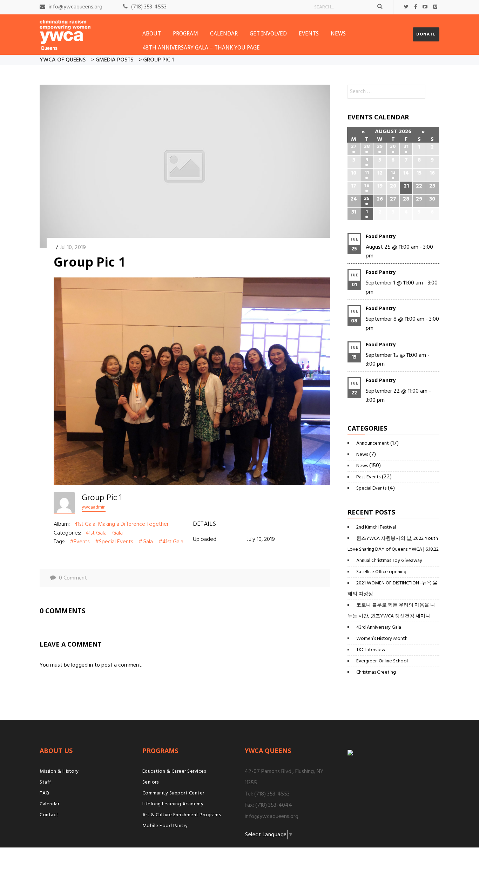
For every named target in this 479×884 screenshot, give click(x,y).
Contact (49, 815)
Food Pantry (381, 236)
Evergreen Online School (382, 661)
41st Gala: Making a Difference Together (121, 524)
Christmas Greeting (376, 672)
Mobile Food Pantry (165, 826)
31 (406, 147)
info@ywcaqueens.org (75, 7)
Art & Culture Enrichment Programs (181, 815)
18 (367, 186)
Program (185, 33)
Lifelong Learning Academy (173, 804)
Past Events (368, 477)
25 (367, 199)
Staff (45, 782)
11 (367, 173)
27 (354, 147)
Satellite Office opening (381, 572)
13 (393, 173)
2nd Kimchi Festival (376, 527)
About (151, 33)
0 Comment (73, 578)
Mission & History (59, 771)
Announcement (372, 443)
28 (367, 147)
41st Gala (96, 533)
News (338, 33)
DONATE (426, 34)
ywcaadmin (94, 507)
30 (393, 147)
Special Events (371, 488)
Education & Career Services (174, 771)
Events (309, 33)
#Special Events (114, 541)
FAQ (44, 793)
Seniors (150, 782)
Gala (117, 533)
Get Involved (268, 33)
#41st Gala (170, 541)
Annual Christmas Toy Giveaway (389, 561)
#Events (79, 541)
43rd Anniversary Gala (378, 627)
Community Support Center (173, 793)
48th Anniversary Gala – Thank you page (201, 47)
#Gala (146, 541)
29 (380, 147)
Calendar (224, 33)
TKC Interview (370, 650)
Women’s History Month (381, 639)
